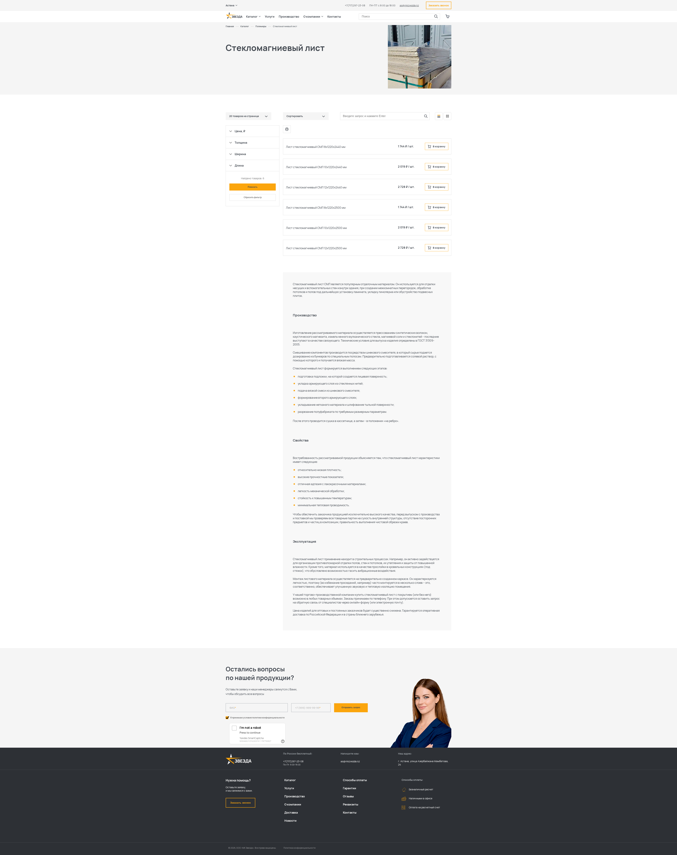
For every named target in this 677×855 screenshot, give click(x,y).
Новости (290, 821)
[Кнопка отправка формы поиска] (436, 16)
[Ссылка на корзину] (447, 16)
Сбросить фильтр (253, 197)
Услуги (289, 788)
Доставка (291, 812)
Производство (294, 796)
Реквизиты (350, 804)
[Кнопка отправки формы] (426, 116)
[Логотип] (234, 15)
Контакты (334, 17)
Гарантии (349, 788)
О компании (292, 804)
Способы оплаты (355, 780)
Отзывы (348, 796)
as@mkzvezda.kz (409, 5)
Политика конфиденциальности (299, 847)
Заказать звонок (240, 802)
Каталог (290, 780)
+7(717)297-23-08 (355, 5)
